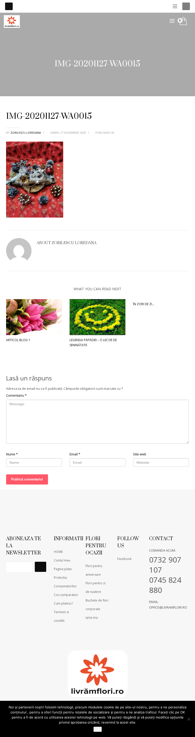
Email (75, 454)
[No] (188, 719)
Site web (139, 454)
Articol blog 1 (18, 340)
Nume (12, 454)
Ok (97, 729)
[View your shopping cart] (183, 21)
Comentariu (16, 395)
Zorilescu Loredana (26, 132)
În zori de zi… (143, 304)
